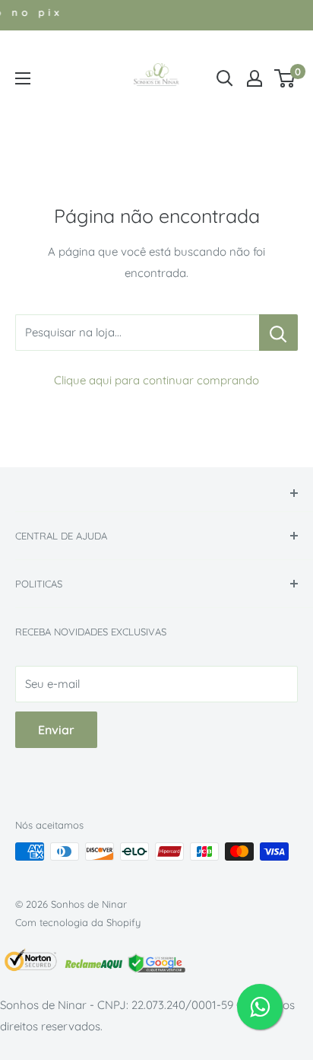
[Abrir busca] (225, 78)
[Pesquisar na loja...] (278, 332)
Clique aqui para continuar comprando (156, 380)
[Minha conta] (254, 78)
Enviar (56, 729)
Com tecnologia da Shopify (78, 922)
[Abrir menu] (22, 78)
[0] (285, 78)
